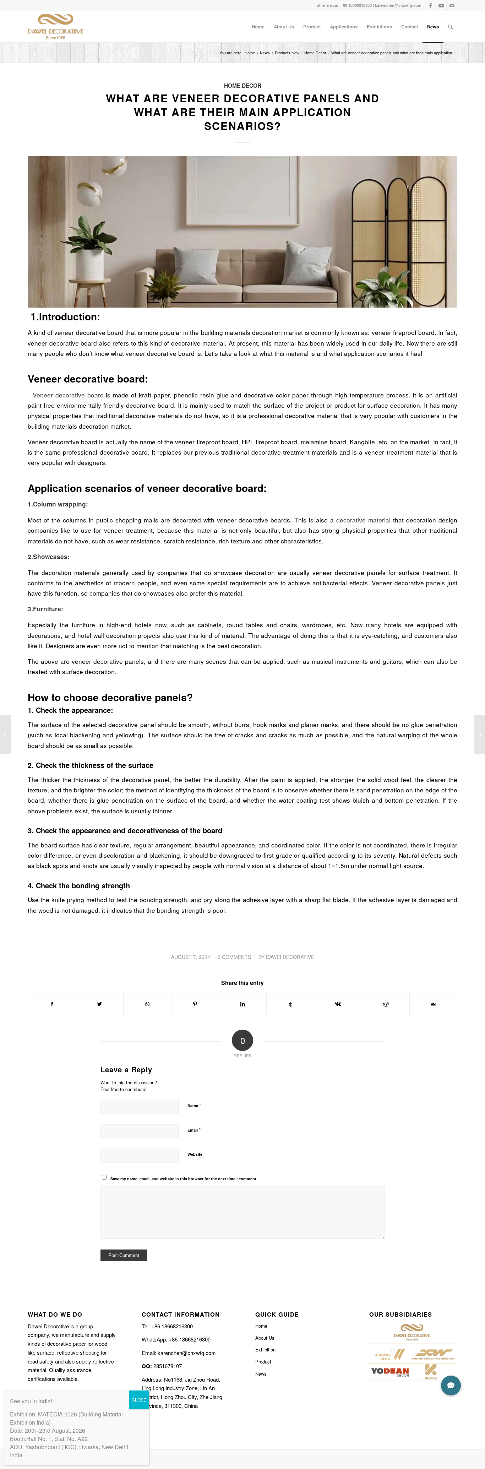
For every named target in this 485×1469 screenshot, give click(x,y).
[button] (451, 1385)
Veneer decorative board (66, 394)
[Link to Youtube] (441, 5)
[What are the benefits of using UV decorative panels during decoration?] (479, 734)
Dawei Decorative (290, 956)
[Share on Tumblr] (290, 1004)
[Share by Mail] (433, 1004)
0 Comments (234, 956)
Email (194, 1129)
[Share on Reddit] (385, 1004)
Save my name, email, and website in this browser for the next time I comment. (183, 1178)
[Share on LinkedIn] (242, 1004)
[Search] (450, 26)
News (261, 1373)
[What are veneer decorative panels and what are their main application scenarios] (242, 232)
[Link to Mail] (452, 5)
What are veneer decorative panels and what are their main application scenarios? (243, 111)
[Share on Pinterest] (195, 1004)
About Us (264, 1337)
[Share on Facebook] (52, 1004)
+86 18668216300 (356, 5)
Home (261, 1325)
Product (263, 1361)
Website (194, 1154)
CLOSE (139, 1400)
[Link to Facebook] (430, 5)
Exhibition (265, 1349)
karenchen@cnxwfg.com (398, 5)
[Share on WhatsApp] (147, 1004)
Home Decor (242, 86)
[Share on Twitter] (99, 1004)
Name (194, 1105)
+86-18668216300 (189, 1339)
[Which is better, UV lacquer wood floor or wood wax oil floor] (5, 734)
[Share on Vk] (337, 1004)
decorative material (362, 519)
